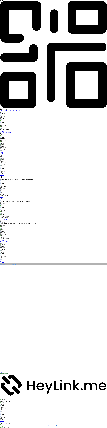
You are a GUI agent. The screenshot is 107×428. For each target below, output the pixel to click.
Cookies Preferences (4, 373)
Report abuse (2, 372)
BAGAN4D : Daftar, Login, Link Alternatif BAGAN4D (8, 264)
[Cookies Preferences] (2, 426)
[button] (53, 319)
